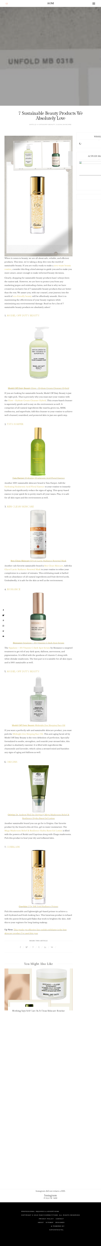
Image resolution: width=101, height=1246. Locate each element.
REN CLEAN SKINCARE (20, 506)
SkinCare (67, 124)
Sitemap (50, 1222)
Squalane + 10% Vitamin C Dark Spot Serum (38, 643)
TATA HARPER (15, 424)
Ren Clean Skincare (53, 566)
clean (59, 124)
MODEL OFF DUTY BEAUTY (23, 315)
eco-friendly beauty (22, 296)
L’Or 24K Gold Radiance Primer (38, 906)
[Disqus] (50, 1068)
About (41, 1222)
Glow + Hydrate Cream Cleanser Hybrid (38, 388)
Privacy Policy (46, 1219)
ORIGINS (12, 762)
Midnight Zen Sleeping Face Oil (28, 734)
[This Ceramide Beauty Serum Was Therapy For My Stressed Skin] (39, 989)
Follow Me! (50, 1198)
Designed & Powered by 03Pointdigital (57, 1226)
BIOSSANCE (13, 589)
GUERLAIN (13, 847)
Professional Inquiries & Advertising (40, 1211)
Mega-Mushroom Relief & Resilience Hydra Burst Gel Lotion (33, 830)
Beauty (52, 124)
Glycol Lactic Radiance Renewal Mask (38, 561)
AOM (50, 3)
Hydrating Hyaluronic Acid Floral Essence (38, 478)
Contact (60, 1219)
